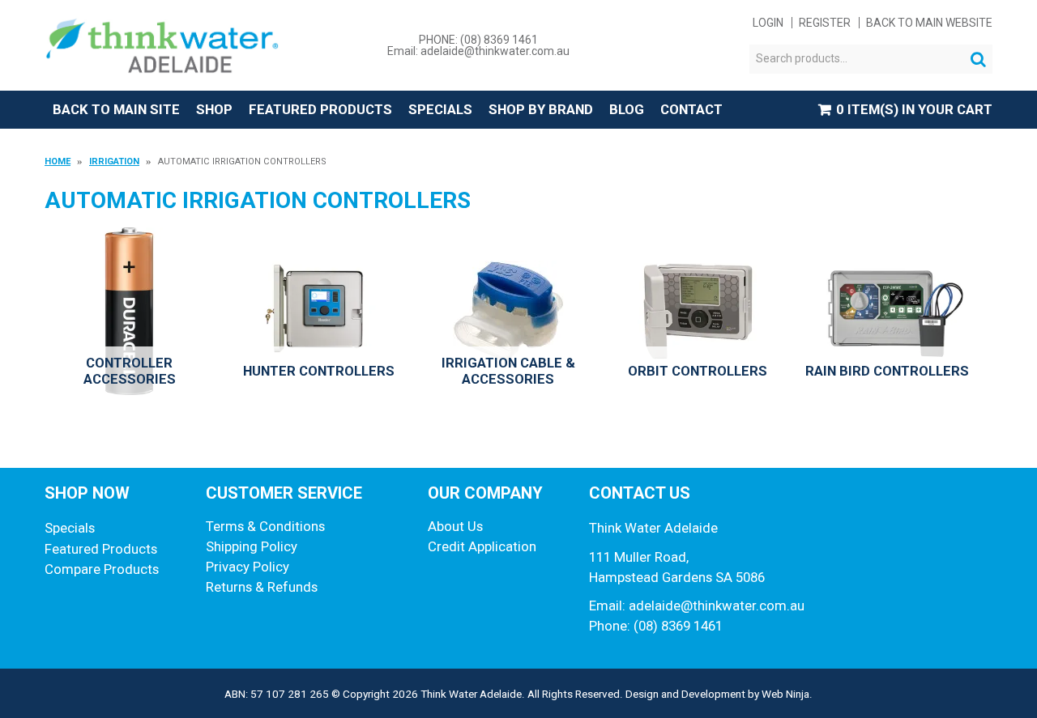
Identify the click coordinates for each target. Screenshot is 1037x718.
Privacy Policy (247, 567)
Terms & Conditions (265, 526)
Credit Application (482, 546)
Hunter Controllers (319, 371)
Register (825, 22)
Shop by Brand (541, 109)
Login (768, 22)
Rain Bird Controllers (887, 371)
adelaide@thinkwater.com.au (716, 605)
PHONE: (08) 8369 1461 (478, 39)
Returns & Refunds (262, 587)
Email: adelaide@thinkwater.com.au (478, 51)
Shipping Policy (251, 546)
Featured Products (320, 109)
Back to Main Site (116, 109)
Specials (440, 109)
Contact (691, 109)
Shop (214, 109)
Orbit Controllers (697, 371)
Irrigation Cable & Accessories (508, 371)
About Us (455, 526)
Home (57, 161)
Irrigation (114, 161)
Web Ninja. (787, 693)
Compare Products (102, 569)
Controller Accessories (129, 371)
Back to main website (929, 22)
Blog (626, 109)
